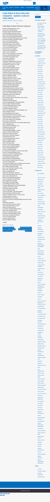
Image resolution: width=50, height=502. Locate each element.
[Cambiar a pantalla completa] (6, 493)
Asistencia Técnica (37, 8)
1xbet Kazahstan (41, 215)
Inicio (7, 7)
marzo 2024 (40, 75)
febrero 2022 (40, 127)
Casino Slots (41, 258)
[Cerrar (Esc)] (1, 493)
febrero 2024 (40, 77)
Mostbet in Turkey (42, 341)
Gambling (40, 296)
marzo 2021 (40, 150)
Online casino (41, 373)
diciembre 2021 (41, 132)
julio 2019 (40, 165)
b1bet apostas (41, 237)
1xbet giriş (40, 213)
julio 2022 (40, 117)
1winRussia (40, 197)
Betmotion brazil (41, 239)
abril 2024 (40, 73)
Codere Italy (40, 262)
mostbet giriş (40, 339)
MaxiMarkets (40, 326)
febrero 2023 (40, 102)
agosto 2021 (40, 140)
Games (39, 298)
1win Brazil (40, 183)
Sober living (40, 409)
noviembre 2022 (41, 109)
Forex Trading (41, 294)
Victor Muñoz (20, 20)
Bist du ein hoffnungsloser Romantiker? (41, 245)
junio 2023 (40, 94)
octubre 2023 (41, 86)
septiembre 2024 (41, 63)
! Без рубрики (41, 173)
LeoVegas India (41, 316)
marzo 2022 (40, 125)
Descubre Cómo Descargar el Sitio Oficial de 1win (42, 47)
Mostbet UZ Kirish (42, 365)
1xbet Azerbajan (41, 203)
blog (39, 248)
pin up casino (41, 391)
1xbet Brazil (40, 209)
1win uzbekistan (41, 195)
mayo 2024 (40, 71)
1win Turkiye (40, 193)
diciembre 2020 (41, 157)
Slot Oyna (40, 407)
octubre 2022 (41, 111)
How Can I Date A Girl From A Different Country (42, 302)
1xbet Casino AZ (41, 211)
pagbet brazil (41, 387)
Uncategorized (41, 421)
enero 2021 (40, 155)
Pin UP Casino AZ (42, 393)
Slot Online (40, 405)
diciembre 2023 (41, 81)
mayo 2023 (40, 96)
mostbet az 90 (41, 330)
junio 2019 (40, 167)
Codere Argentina (42, 260)
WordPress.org (41, 476)
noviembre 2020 (41, 159)
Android (39, 225)
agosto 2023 (40, 90)
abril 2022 (40, 123)
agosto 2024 (40, 65)
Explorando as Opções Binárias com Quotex (41, 35)
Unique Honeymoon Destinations (40, 425)
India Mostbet (41, 306)
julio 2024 (40, 67)
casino (39, 256)
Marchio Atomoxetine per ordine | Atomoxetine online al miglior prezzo (25, 229)
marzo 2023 (40, 100)
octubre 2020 (41, 161)
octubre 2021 (41, 136)
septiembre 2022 (41, 113)
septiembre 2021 (41, 138)
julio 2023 (40, 92)
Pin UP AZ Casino (42, 389)
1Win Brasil (40, 181)
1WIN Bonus (40, 179)
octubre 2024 (41, 60)
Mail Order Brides (42, 324)
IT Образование (41, 308)
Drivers (39, 282)
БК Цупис (40, 444)
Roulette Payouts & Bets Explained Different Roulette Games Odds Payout (9, 229)
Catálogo (22, 7)
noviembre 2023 (41, 83)
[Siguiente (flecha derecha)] (3, 495)
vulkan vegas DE (42, 430)
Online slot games (42, 385)
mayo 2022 (40, 121)
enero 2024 (40, 79)
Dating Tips (40, 272)
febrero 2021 (40, 152)
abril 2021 (40, 148)
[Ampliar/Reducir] (8, 493)
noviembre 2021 (41, 134)
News (39, 367)
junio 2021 (40, 144)
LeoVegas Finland (42, 314)
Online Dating (41, 381)
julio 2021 (40, 142)
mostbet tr (40, 361)
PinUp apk (40, 395)
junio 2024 (40, 69)
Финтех (39, 452)
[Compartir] (3, 493)
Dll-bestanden (41, 274)
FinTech (39, 292)
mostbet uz (40, 363)
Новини (39, 446)
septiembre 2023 (41, 88)
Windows (40, 442)
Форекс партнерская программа (41, 461)
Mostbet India (41, 343)
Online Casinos (41, 378)
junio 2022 (40, 119)
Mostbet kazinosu (42, 346)
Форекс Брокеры (42, 454)
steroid (39, 415)
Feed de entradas (42, 471)
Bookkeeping (41, 250)
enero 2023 (40, 104)
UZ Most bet (40, 428)
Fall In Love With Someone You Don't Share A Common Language (41, 287)
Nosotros (11, 7)
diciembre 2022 (41, 106)
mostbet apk (40, 328)
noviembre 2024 (41, 58)
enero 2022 (40, 129)
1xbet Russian (41, 217)
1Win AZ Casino (41, 177)
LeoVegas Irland (41, 318)
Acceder (39, 469)
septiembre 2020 (41, 163)
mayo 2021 (40, 146)
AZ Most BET (41, 231)
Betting (39, 241)
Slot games (40, 403)
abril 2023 (40, 98)
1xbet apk (40, 199)
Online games (41, 383)
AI (38, 223)
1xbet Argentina (41, 201)
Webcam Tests (41, 440)
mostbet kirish (41, 348)
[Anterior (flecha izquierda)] (1, 495)
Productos (16, 7)
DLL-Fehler (40, 276)
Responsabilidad (30, 7)
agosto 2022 (40, 115)
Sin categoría (10, 225)
